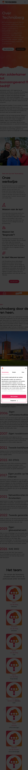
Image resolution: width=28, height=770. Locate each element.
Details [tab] (14, 372)
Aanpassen (13, 400)
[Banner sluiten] (25, 368)
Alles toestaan (14, 396)
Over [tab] (23, 372)
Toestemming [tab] (5, 372)
